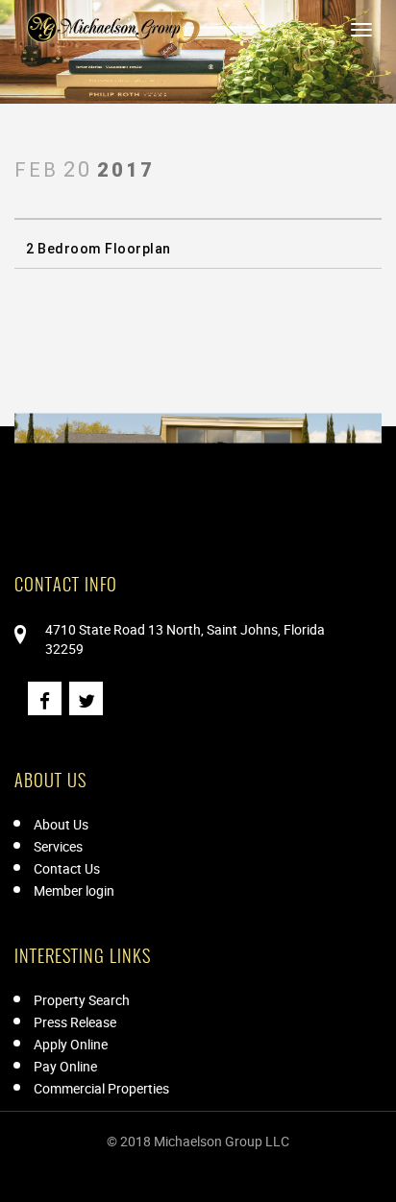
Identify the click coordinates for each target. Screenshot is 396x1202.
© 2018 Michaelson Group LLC (198, 1141)
